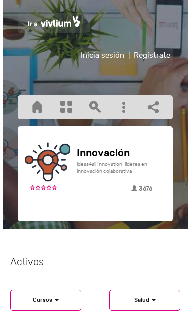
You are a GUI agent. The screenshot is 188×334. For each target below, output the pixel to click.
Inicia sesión (102, 55)
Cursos (43, 300)
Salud (142, 300)
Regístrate (152, 55)
